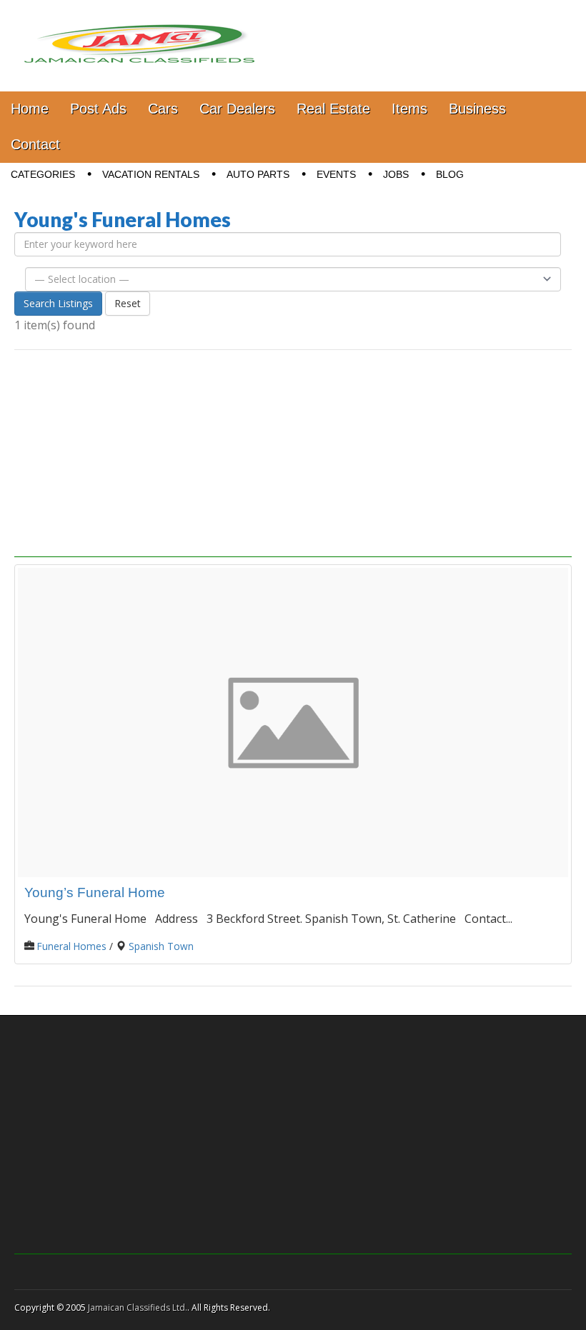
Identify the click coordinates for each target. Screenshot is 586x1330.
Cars (163, 108)
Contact (35, 144)
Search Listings (58, 303)
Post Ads (98, 108)
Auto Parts (258, 174)
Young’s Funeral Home (94, 892)
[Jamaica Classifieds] (139, 35)
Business (477, 108)
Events (336, 174)
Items (409, 108)
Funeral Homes (71, 946)
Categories (43, 174)
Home (30, 108)
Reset (127, 303)
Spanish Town (161, 946)
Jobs (396, 174)
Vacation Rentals (150, 174)
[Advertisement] (293, 457)
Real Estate (333, 108)
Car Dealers (237, 108)
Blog (450, 174)
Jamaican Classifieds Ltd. (137, 1307)
